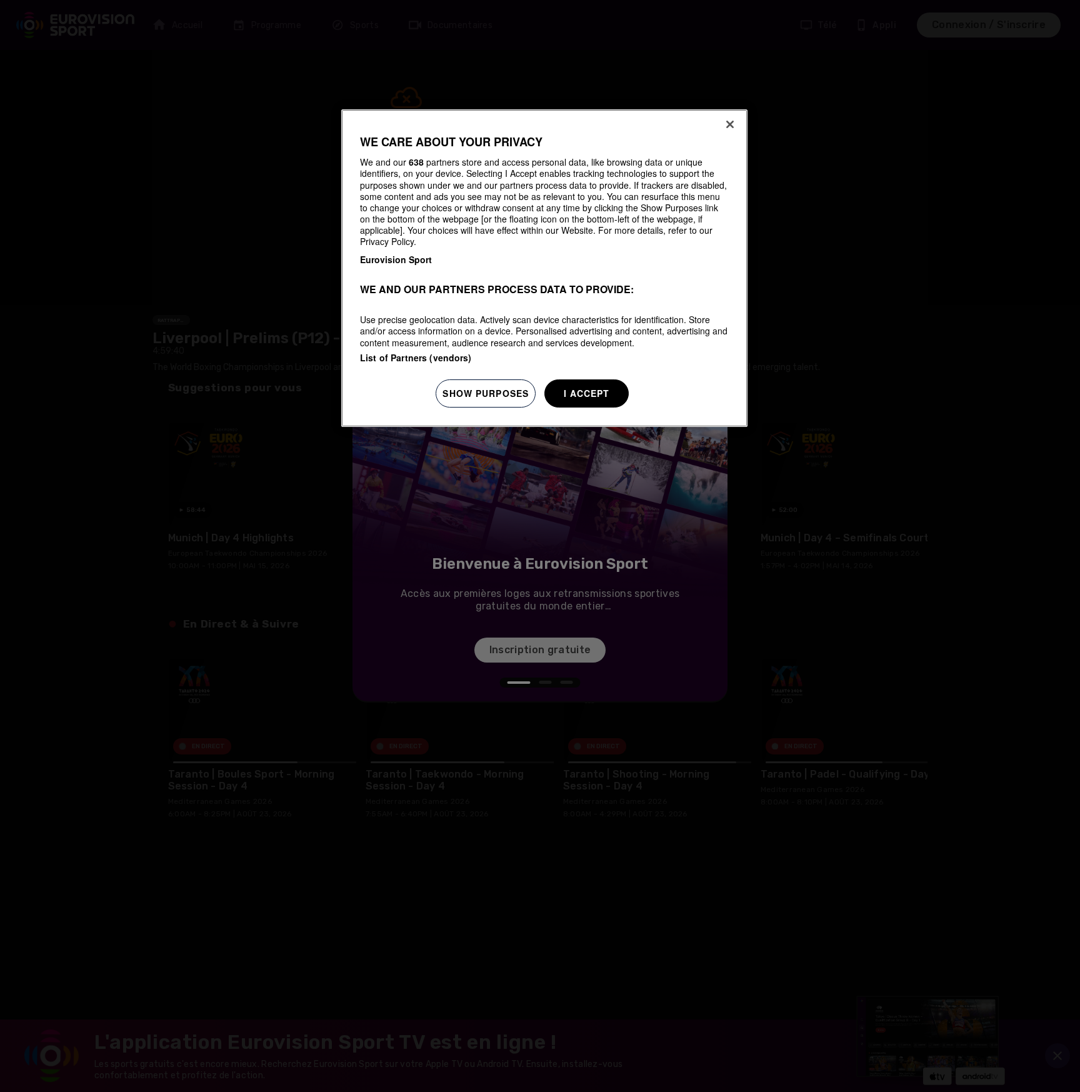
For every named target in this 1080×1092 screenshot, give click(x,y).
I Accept (587, 393)
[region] (544, 268)
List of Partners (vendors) (416, 357)
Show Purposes (485, 393)
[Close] (730, 124)
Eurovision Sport (396, 259)
